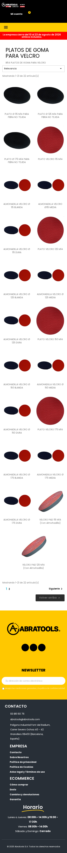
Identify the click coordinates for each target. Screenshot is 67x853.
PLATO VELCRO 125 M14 (50, 249)
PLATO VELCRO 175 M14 (50, 429)
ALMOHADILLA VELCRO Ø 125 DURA (16, 341)
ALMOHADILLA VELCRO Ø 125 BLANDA (16, 296)
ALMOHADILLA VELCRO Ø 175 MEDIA (50, 476)
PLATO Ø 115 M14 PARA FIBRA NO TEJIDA (17, 115)
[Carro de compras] (27, 14)
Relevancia (33, 69)
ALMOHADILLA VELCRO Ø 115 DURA (16, 250)
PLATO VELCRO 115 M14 (50, 159)
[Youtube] (42, 647)
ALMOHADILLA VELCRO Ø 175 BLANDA (16, 476)
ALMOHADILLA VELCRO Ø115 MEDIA (50, 205)
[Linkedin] (33, 647)
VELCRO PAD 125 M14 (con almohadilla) (33, 566)
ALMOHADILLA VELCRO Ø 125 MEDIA (50, 296)
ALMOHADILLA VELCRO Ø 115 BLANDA (16, 205)
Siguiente (56, 589)
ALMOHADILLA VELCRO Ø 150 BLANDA (16, 386)
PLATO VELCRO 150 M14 (50, 339)
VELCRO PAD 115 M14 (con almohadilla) (50, 521)
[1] (61, 681)
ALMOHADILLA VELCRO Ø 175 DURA (16, 521)
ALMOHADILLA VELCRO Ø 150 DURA (16, 431)
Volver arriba (50, 598)
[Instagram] (25, 647)
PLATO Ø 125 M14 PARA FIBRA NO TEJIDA (50, 115)
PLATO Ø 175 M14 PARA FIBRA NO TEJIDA (16, 160)
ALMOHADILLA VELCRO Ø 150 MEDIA (50, 386)
